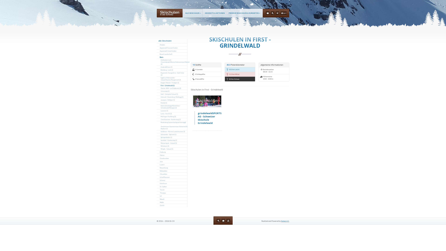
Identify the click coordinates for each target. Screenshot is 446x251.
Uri (161, 196)
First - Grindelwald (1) (168, 85)
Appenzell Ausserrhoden (169, 48)
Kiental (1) (164, 103)
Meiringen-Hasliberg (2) (168, 116)
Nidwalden (163, 171)
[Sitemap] (228, 220)
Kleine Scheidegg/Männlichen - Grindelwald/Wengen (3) (170, 107)
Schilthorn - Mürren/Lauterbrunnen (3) (173, 131)
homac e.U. (285, 221)
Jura (161, 161)
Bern (161, 57)
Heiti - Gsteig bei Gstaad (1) (169, 94)
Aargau (162, 45)
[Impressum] (272, 13)
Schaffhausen (165, 177)
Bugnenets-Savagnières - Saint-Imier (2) (172, 74)
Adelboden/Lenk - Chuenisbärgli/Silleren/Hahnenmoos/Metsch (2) (174, 62)
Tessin (162, 190)
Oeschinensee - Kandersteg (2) (171, 119)
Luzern (162, 165)
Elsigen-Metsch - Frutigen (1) (170, 83)
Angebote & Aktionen (215, 13)
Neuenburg (164, 168)
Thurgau (163, 193)
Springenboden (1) (166, 137)
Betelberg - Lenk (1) (167, 70)
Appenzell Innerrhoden (168, 51)
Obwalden (163, 174)
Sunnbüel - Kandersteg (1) (169, 140)
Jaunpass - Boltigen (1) (168, 100)
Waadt (162, 199)
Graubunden (164, 158)
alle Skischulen (192, 13)
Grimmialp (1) (165, 91)
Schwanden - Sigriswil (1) (168, 134)
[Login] (277, 13)
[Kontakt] (267, 13)
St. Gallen (163, 187)
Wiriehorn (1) (165, 146)
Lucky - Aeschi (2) (166, 114)
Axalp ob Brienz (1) (166, 67)
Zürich (162, 205)
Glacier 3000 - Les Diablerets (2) (171, 88)
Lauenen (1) (164, 111)
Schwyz (162, 180)
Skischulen (169, 13)
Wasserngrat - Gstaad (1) (169, 143)
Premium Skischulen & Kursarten (244, 13)
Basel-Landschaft (166, 54)
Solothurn (163, 183)
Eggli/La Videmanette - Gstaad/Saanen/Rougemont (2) (171, 79)
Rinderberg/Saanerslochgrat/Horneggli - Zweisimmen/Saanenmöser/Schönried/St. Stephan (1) (174, 126)
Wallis (162, 202)
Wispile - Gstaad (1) (167, 149)
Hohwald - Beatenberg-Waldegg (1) (172, 97)
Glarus (162, 155)
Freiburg (163, 152)
